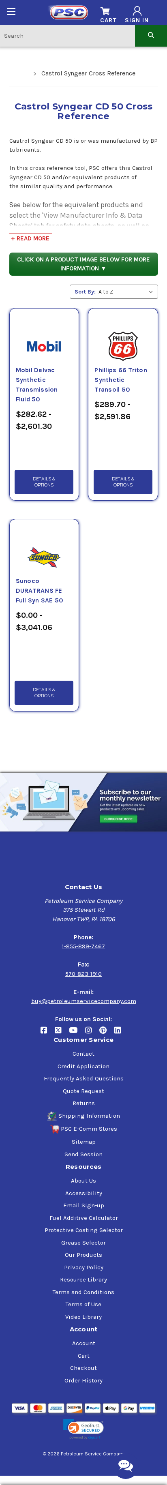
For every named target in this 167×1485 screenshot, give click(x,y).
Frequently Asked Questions (84, 1078)
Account (83, 1343)
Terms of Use (83, 1304)
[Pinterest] (106, 1033)
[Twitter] (62, 1033)
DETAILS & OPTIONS (44, 482)
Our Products (83, 1254)
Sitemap (84, 1141)
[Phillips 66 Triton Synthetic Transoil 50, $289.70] (122, 337)
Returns (84, 1103)
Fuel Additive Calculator (83, 1217)
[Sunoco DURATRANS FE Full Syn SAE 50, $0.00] (44, 547)
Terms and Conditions (83, 1292)
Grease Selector (83, 1242)
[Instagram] (92, 1033)
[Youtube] (77, 1033)
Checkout (83, 1367)
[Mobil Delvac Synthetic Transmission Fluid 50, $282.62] (44, 337)
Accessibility (83, 1193)
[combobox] (67, 35)
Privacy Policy (83, 1267)
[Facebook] (48, 1033)
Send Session (83, 1154)
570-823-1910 (83, 973)
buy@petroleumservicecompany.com (83, 1001)
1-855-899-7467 (83, 946)
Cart (84, 1355)
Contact (83, 1053)
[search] (151, 35)
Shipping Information (89, 1115)
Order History (83, 1380)
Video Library (83, 1316)
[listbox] (127, 291)
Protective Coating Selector (84, 1230)
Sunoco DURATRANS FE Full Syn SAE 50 (40, 590)
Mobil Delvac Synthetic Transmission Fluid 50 (37, 384)
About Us (83, 1180)
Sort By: (85, 291)
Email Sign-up (83, 1205)
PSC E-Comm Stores (89, 1128)
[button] (83, 1429)
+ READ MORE (30, 238)
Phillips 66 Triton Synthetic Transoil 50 (120, 379)
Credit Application (83, 1066)
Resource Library (83, 1279)
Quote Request (83, 1091)
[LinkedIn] (120, 1033)
